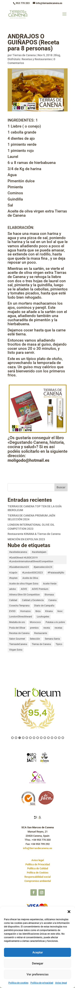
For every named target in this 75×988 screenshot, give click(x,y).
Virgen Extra (15, 649)
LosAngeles (43, 616)
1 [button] (12, 738)
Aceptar (37, 952)
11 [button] (48, 738)
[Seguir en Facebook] (33, 892)
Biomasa (49, 594)
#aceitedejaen (39, 552)
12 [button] (52, 738)
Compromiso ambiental (37, 880)
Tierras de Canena (24, 55)
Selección (35, 638)
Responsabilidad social (37, 876)
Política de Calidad (37, 868)
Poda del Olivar (17, 627)
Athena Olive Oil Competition (24, 594)
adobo (12, 589)
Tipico (59, 644)
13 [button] (55, 738)
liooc (60, 611)
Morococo (35, 622)
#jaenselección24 (43, 567)
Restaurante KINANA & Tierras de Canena (34, 533)
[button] (69, 912)
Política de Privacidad (37, 864)
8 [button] (37, 738)
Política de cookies (18, 982)
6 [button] (30, 738)
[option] (38, 708)
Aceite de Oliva (30, 578)
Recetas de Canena (19, 633)
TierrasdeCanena (18, 644)
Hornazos (25, 611)
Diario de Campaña (44, 605)
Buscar (61, 487)
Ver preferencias (38, 974)
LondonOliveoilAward (20, 616)
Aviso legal (61, 982)
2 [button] (16, 738)
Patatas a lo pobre (55, 622)
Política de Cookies (37, 872)
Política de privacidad (41, 982)
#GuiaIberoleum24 (19, 567)
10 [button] (45, 738)
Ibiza (37, 611)
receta (46, 627)
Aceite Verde (49, 583)
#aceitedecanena (18, 552)
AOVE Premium (40, 589)
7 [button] (34, 738)
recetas (58, 627)
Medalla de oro (17, 622)
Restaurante (40, 633)
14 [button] (59, 738)
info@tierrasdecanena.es (37, 848)
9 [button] (41, 738)
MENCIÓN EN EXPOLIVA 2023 (26, 539)
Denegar (37, 963)
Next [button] (70, 711)
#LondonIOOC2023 (32, 572)
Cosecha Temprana (19, 605)
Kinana (49, 611)
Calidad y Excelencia (33, 600)
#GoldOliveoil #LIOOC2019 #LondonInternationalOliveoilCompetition (31, 559)
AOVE (24, 589)
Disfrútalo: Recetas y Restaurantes (30, 59)
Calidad (13, 600)
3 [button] (19, 738)
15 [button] (63, 738)
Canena (52, 600)
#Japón (13, 572)
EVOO (12, 611)
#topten (13, 578)
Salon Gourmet (17, 638)
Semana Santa (52, 638)
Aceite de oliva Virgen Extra (23, 583)
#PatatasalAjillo (56, 572)
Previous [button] (5, 711)
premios (34, 627)
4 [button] (23, 738)
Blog (57, 55)
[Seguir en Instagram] (41, 892)
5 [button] (27, 738)
